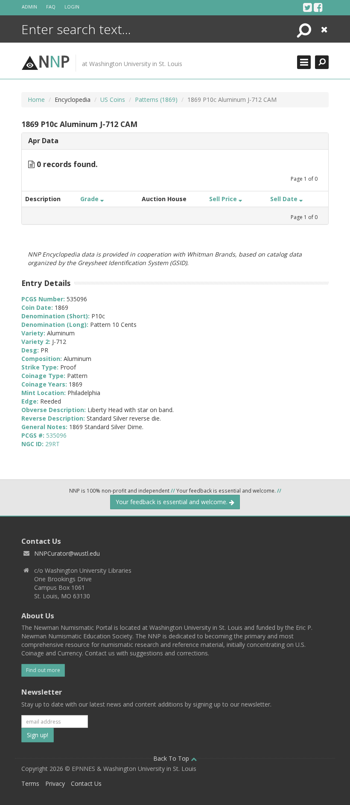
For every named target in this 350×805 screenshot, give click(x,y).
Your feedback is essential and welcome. (172, 502)
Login (71, 6)
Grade (90, 199)
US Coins (112, 99)
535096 (56, 435)
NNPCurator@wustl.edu (67, 553)
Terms (30, 783)
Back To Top (172, 758)
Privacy (55, 783)
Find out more (43, 670)
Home (36, 99)
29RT (52, 444)
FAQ (50, 6)
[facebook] (318, 7)
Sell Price (224, 199)
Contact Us (86, 783)
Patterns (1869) (156, 99)
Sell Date (284, 199)
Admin (29, 6)
